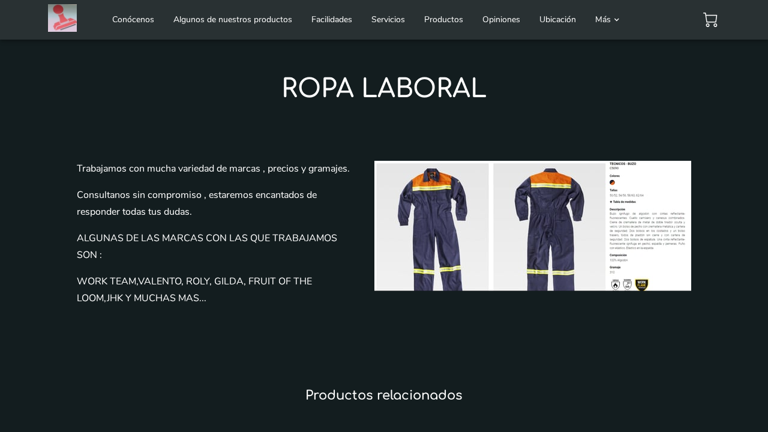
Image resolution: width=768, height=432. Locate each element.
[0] (710, 20)
